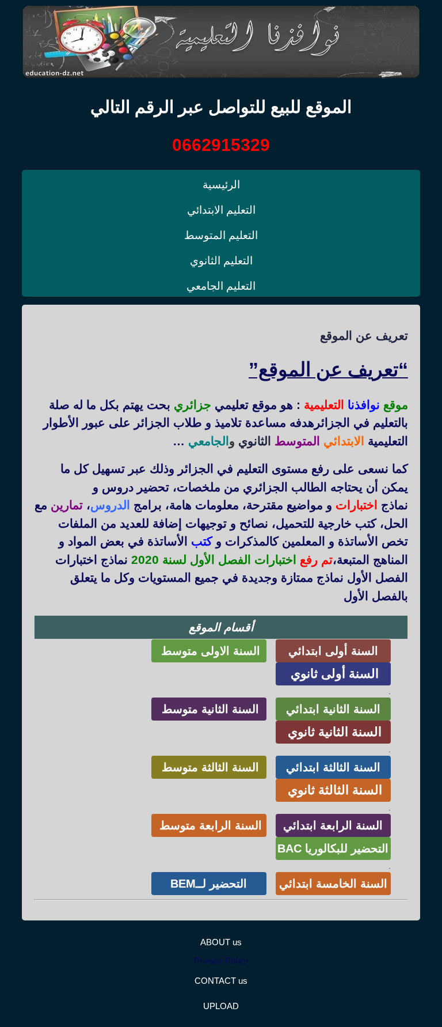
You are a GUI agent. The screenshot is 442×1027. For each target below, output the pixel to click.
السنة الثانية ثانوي (333, 732)
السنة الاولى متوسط (209, 651)
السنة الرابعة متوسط (209, 825)
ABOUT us (221, 942)
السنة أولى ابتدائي (333, 651)
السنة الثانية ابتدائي (333, 709)
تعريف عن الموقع (364, 335)
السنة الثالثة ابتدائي (333, 767)
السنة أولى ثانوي (333, 673)
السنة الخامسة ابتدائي (333, 883)
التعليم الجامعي (221, 286)
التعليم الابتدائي (221, 210)
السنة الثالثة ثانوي (333, 790)
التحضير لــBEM (208, 883)
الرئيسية (221, 185)
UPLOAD (221, 1006)
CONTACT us (221, 981)
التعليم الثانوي (221, 261)
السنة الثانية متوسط (208, 709)
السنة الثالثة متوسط (208, 767)
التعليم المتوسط (221, 235)
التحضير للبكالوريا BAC (332, 848)
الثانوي (254, 441)
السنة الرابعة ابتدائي (333, 825)
